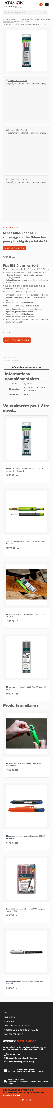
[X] (26, 1100)
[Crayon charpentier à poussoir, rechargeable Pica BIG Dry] (26, 511)
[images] (26, 50)
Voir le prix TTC (14, 248)
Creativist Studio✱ (11, 1095)
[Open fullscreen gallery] (47, 220)
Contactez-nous (13, 1034)
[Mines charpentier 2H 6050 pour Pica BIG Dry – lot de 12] (26, 584)
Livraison (9, 1017)
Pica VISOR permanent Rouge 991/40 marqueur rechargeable (25, 910)
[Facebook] (23, 1100)
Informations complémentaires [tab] (26, 367)
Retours (9, 1021)
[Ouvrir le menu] (47, 4)
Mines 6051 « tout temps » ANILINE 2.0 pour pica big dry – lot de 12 (24, 470)
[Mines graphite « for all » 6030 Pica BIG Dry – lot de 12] (26, 657)
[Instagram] (30, 1100)
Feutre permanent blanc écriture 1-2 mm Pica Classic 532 (24, 983)
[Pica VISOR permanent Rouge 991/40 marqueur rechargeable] (26, 879)
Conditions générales (17, 1026)
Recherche (45, 13)
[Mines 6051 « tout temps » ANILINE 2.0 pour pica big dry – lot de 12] (26, 439)
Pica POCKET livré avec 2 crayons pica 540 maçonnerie (24, 764)
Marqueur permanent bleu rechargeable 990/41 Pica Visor (25, 837)
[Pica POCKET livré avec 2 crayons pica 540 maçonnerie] (26, 733)
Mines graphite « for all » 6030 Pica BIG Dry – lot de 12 (26, 688)
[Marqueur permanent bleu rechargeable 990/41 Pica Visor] (26, 806)
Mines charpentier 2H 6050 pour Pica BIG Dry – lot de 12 (25, 615)
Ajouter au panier (17, 340)
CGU (6, 1013)
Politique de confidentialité (21, 1030)
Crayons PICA (11, 227)
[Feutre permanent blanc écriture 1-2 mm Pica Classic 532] (26, 951)
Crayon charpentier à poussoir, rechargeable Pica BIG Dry (26, 542)
